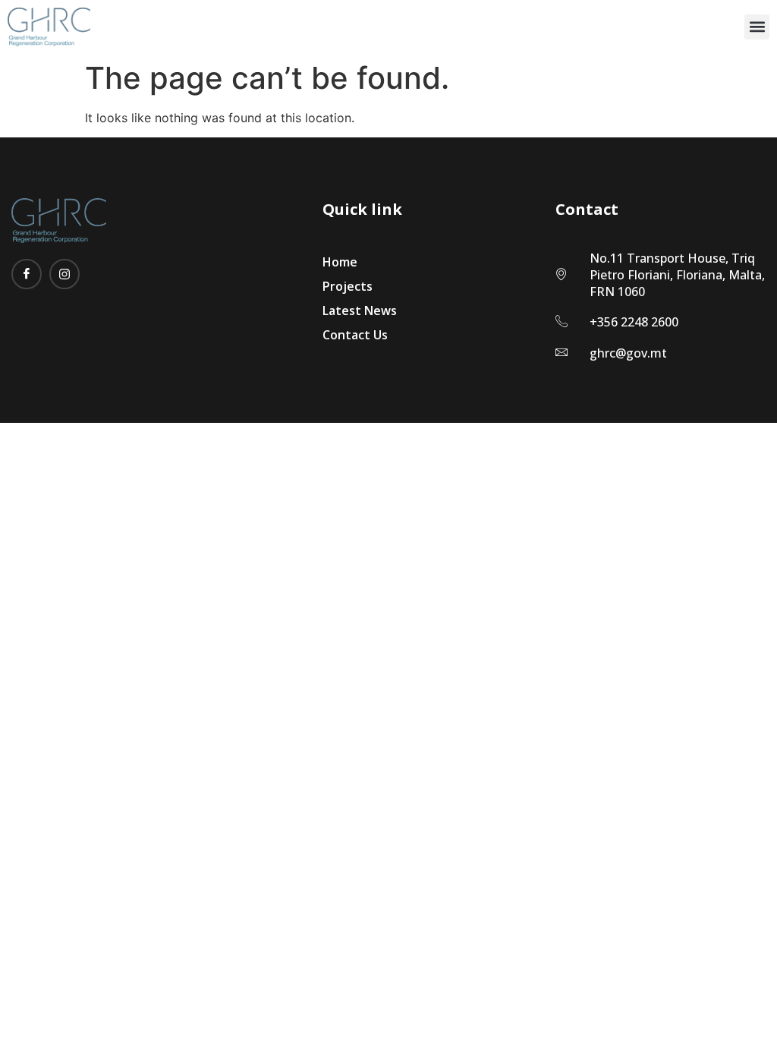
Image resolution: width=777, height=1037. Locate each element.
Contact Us (355, 334)
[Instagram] (64, 274)
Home (339, 262)
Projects (347, 286)
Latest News (359, 310)
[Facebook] (26, 274)
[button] (756, 26)
